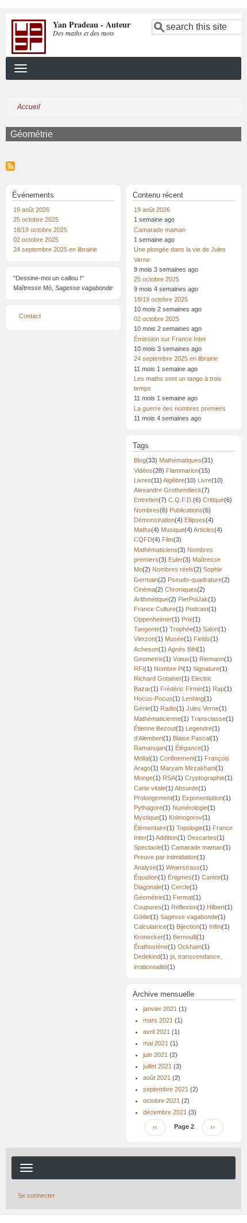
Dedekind (147, 956)
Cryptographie (205, 777)
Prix (187, 619)
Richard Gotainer (158, 678)
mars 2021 (158, 1020)
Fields (202, 638)
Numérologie (189, 807)
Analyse (145, 867)
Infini (215, 926)
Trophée (181, 629)
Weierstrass (183, 867)
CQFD (143, 539)
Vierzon (144, 638)
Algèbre (173, 480)
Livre (204, 480)
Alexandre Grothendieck (168, 490)
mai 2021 (155, 1043)
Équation (146, 877)
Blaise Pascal (191, 738)
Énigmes (180, 877)
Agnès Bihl (182, 649)
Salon (210, 629)
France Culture (155, 608)
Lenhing (193, 698)
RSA (169, 777)
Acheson (146, 649)
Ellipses (195, 519)
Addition (166, 837)
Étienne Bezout (155, 728)
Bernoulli (184, 936)
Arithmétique (151, 599)
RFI (139, 668)
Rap (218, 688)
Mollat (142, 758)
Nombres (147, 510)
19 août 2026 (31, 209)
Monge (143, 777)
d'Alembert (148, 738)
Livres (142, 480)
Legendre (199, 728)
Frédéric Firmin (181, 688)
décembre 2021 (165, 1112)
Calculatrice (150, 926)
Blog (140, 460)
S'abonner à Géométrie (10, 166)
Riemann (211, 658)
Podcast (197, 608)
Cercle (180, 887)
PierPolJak (193, 599)
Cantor (211, 877)
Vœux (181, 658)
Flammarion (182, 470)
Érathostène (151, 946)
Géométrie (148, 897)
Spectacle (147, 847)
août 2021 (157, 1077)
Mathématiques (180, 460)
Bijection (187, 926)
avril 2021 (156, 1031)
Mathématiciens (155, 549)
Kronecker (148, 936)
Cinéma (144, 589)
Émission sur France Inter (170, 338)
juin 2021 (155, 1054)
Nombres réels (173, 569)
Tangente (147, 629)
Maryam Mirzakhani (187, 768)
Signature (206, 668)
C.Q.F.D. (180, 499)
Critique (213, 499)
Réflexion (184, 907)
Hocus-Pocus (153, 698)
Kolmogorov (185, 817)
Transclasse (208, 718)
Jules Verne (202, 708)
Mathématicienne (157, 718)
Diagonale (147, 887)
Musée (174, 638)
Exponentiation (202, 797)
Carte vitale (149, 788)
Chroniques (181, 589)
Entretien (146, 499)
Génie (142, 708)
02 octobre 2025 (36, 239)
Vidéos (143, 470)
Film (167, 539)
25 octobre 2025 (36, 219)
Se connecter (36, 1195)
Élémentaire (150, 827)
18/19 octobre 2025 (40, 229)
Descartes (202, 837)
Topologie (189, 827)
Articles (204, 529)
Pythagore (148, 807)
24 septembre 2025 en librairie (55, 249)
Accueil (28, 107)
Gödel (142, 916)
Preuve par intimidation (165, 857)
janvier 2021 (160, 1008)
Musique (172, 529)
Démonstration (154, 519)
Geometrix (148, 658)
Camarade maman (160, 229)
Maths (142, 529)
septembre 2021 (165, 1089)
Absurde (186, 788)
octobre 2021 (161, 1100)
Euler (175, 559)
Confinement (177, 758)
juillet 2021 (157, 1066)
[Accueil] (28, 36)
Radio (168, 708)
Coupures (147, 907)
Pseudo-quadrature (195, 579)
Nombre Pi (168, 668)
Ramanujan (149, 747)
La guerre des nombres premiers (180, 408)
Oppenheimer (153, 619)
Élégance (188, 747)
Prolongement (153, 797)
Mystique (146, 817)
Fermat (183, 897)
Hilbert (216, 907)
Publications (186, 510)
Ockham (189, 946)
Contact (30, 315)
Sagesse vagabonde (189, 916)
